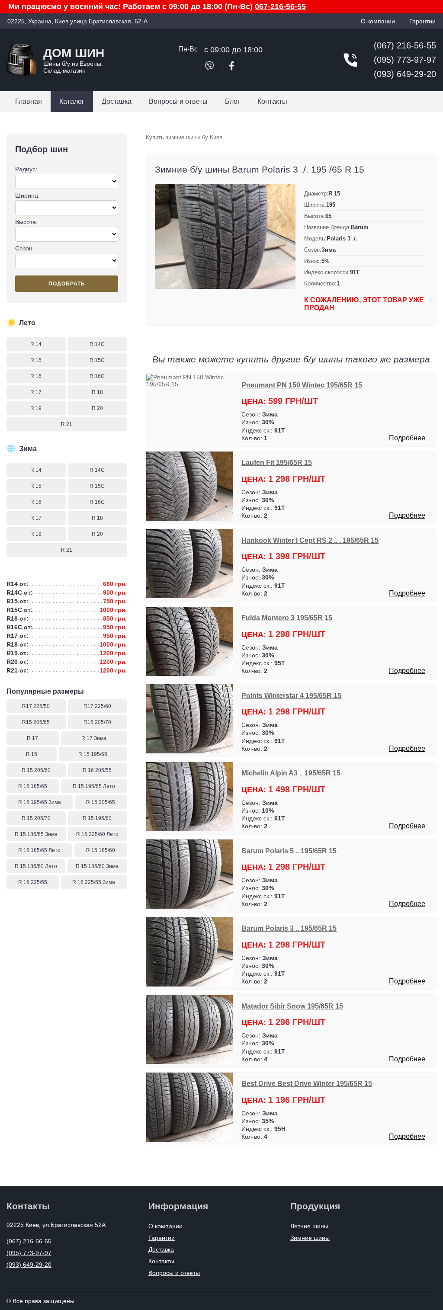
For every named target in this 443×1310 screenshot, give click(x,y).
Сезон (23, 248)
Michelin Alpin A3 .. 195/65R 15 (290, 773)
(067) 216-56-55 (405, 45)
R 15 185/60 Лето (36, 866)
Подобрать (66, 284)
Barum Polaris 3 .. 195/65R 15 (289, 928)
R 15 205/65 (100, 802)
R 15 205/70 (36, 818)
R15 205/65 (36, 722)
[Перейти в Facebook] (231, 66)
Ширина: (27, 195)
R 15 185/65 (32, 786)
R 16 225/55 (32, 882)
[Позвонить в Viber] (209, 66)
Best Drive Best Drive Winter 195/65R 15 (306, 1083)
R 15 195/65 (92, 754)
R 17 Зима (93, 738)
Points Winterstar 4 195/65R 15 (291, 695)
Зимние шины (310, 1237)
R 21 (66, 424)
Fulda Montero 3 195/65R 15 (286, 617)
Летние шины (309, 1226)
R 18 (97, 392)
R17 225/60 (97, 706)
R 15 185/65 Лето (39, 850)
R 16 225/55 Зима (93, 882)
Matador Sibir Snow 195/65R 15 (292, 1006)
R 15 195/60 (97, 818)
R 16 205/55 (97, 770)
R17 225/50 (36, 706)
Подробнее (407, 438)
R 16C (97, 376)
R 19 (36, 408)
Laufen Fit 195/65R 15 (276, 462)
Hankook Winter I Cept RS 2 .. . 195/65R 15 (310, 540)
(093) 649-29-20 (405, 74)
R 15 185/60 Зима (97, 866)
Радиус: (26, 169)
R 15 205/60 (36, 770)
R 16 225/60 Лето (97, 834)
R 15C (97, 360)
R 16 (36, 376)
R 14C (97, 344)
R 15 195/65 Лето (94, 786)
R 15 (36, 360)
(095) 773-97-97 (405, 59)
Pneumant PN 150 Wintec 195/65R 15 (301, 385)
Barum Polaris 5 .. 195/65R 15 (289, 851)
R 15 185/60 (100, 850)
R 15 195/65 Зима (39, 802)
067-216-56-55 (280, 6)
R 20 (97, 408)
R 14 (36, 344)
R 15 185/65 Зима (36, 834)
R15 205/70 (97, 722)
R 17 (36, 392)
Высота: (26, 221)
